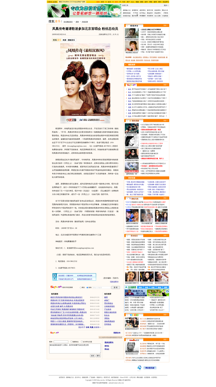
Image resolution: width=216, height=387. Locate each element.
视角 (129, 95)
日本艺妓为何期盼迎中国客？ (157, 113)
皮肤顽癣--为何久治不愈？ (135, 192)
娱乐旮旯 (143, 349)
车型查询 (150, 16)
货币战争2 (161, 205)
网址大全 (165, 10)
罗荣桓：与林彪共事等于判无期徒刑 (153, 127)
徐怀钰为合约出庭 (147, 283)
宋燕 (142, 39)
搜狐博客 (134, 26)
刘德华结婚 (154, 60)
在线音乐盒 (126, 16)
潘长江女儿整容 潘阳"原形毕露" (151, 146)
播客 (141, 2)
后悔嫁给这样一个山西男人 (156, 351)
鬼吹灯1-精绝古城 (137, 205)
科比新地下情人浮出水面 (149, 168)
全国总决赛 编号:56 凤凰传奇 (61, 306)
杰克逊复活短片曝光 (131, 160)
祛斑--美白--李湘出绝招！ (156, 189)
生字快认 (143, 13)
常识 (129, 101)
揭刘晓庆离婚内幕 (147, 226)
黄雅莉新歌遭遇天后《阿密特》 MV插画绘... (67, 324)
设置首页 (62, 377)
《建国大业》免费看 (148, 151)
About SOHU (124, 377)
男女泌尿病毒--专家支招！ (135, 189)
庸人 (142, 37)
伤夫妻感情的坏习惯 (133, 187)
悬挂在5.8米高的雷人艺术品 (156, 49)
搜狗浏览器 (126, 13)
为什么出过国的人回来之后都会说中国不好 (146, 358)
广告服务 (92, 377)
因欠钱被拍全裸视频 (131, 40)
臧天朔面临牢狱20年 (148, 156)
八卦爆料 (143, 321)
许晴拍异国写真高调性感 (155, 321)
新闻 (77, 22)
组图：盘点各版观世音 (155, 247)
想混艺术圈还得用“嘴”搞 (155, 42)
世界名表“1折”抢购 (133, 74)
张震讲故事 (157, 202)
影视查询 (135, 10)
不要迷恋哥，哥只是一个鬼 (156, 343)
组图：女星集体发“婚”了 (156, 249)
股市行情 (150, 10)
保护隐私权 (115, 377)
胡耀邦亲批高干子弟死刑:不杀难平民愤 (154, 137)
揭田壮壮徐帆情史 (132, 223)
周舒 (142, 47)
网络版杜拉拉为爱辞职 (155, 257)
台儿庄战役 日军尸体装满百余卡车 (152, 125)
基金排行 (150, 13)
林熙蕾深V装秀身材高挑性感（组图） (144, 335)
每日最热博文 (137, 57)
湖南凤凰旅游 (109, 321)
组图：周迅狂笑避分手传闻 (136, 239)
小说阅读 (165, 16)
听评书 (128, 202)
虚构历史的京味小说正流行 (155, 37)
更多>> (166, 5)
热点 (129, 110)
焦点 (129, 92)
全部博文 (154, 377)
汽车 (123, 2)
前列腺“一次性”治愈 (155, 79)
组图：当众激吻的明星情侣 (136, 247)
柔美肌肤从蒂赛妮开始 (134, 79)
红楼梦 (163, 202)
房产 (128, 2)
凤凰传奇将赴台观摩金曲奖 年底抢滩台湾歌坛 (68, 303)
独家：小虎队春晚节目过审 (157, 239)
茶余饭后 (134, 236)
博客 (150, 2)
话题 (129, 107)
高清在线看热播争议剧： (149, 129)
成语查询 (143, 10)
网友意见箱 (150, 368)
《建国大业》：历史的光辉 (156, 324)
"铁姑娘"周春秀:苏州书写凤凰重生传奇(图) (67, 315)
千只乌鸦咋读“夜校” (138, 95)
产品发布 (107, 309)
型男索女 (143, 353)
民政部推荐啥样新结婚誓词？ (157, 110)
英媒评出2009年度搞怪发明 (156, 346)
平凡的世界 (154, 205)
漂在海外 (129, 358)
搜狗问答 (131, 85)
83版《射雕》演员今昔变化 (136, 257)
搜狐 (60, 2)
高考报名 (107, 324)
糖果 (106, 297)
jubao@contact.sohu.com (116, 383)
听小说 (128, 205)
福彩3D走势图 (162, 207)
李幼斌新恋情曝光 (162, 226)
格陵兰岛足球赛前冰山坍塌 (150, 173)
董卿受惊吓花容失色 (153, 319)
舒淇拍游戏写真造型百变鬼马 (158, 265)
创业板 (133, 60)
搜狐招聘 (85, 377)
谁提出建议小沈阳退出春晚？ (157, 104)
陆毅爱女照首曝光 (162, 229)
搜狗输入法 (126, 10)
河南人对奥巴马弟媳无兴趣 (156, 34)
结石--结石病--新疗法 (134, 76)
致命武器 (154, 132)
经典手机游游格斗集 (150, 207)
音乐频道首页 (68, 22)
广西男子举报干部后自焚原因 (155, 95)
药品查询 (157, 13)
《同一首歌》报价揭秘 (137, 269)
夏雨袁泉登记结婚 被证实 (149, 153)
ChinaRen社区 (134, 340)
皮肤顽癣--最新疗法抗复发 (157, 184)
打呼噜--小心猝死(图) (134, 71)
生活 (129, 98)
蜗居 (159, 129)
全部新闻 (147, 377)
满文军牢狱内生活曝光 (158, 267)
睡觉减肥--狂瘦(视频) (134, 69)
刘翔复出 (146, 57)
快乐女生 (147, 60)
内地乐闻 (85, 22)
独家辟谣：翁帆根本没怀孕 (157, 259)
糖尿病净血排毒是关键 (134, 81)
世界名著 (147, 205)
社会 (129, 116)
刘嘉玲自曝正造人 (147, 231)
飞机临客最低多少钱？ (139, 101)
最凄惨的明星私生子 (132, 329)
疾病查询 (157, 10)
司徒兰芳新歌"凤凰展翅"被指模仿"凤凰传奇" (67, 309)
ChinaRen (65, 2)
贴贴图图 (143, 346)
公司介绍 (133, 377)
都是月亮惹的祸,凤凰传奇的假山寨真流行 (66, 297)
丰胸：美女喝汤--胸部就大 (157, 192)
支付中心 (78, 377)
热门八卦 (143, 319)
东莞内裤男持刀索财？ (139, 113)
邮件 (146, 2)
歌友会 (107, 315)
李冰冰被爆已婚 (147, 223)
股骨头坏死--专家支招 (155, 81)
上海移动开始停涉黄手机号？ (157, 107)
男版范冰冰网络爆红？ (139, 110)
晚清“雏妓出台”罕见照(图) (157, 252)
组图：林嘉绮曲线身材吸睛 (136, 242)
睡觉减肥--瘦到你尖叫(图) (135, 184)
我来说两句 (103, 34)
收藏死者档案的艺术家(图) (154, 47)
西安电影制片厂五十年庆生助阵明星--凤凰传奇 (68, 312)
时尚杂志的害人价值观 (153, 39)
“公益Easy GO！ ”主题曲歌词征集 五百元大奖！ (148, 333)
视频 (137, 2)
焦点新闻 (143, 343)
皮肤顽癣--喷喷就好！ (155, 74)
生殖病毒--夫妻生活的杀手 (157, 182)
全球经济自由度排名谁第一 (157, 101)
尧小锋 (143, 44)
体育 (102, 2)
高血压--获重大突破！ (155, 76)
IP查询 (166, 13)
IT (120, 2)
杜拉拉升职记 (148, 202)
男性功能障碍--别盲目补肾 (157, 187)
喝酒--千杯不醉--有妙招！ (156, 194)
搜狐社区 (134, 315)
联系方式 (107, 377)
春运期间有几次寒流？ (139, 98)
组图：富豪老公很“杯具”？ (136, 249)
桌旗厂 (107, 300)
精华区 (107, 346)
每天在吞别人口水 (132, 354)
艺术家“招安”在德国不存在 (155, 52)
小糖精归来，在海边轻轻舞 (156, 353)
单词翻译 (143, 16)
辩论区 (107, 349)
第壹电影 (143, 324)
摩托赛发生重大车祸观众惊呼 (158, 255)
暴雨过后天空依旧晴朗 (152, 360)
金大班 (160, 132)
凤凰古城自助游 (110, 312)
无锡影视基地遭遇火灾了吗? (157, 92)
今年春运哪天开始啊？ (139, 116)
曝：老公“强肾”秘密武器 (135, 194)
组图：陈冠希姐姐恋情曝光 (136, 245)
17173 (72, 2)
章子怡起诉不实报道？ (139, 89)
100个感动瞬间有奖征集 (135, 259)
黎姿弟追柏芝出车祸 (161, 283)
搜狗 (83, 2)
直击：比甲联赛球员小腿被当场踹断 (153, 171)
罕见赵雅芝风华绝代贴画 (155, 326)
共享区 (128, 207)
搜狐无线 (134, 199)
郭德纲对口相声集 (138, 202)
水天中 (143, 32)
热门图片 (143, 329)
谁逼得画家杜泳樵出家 (154, 32)
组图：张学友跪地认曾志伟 (157, 242)
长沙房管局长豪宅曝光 (139, 104)
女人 (132, 2)
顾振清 (143, 49)
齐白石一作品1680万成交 (155, 44)
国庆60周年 (140, 60)
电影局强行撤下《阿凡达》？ (157, 116)
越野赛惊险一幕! (131, 174)
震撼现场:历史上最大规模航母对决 (152, 139)
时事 (129, 113)
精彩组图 (143, 326)
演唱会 (107, 318)
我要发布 (117, 333)
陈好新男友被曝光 (162, 231)
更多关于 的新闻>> (89, 327)
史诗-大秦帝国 (146, 132)
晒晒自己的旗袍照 (138, 360)
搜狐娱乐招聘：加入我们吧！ (158, 262)
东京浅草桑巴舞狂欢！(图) (135, 255)
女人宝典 (157, 16)
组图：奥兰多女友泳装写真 (157, 245)
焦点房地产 (78, 2)
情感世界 (143, 351)
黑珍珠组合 (108, 303)
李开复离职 (153, 57)
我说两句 (166, 2)
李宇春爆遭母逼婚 (132, 229)
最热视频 (135, 121)
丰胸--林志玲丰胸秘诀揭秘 (135, 182)
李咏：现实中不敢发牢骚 (138, 267)
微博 (155, 2)
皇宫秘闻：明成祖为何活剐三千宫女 (153, 135)
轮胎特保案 (161, 57)
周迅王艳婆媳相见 (147, 229)
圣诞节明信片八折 (132, 231)
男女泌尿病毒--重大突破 (156, 71)
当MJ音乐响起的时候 (158, 269)
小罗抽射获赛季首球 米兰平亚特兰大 (153, 163)
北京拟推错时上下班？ (139, 92)
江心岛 (143, 42)
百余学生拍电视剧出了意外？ (157, 98)
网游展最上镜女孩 (132, 53)
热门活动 (129, 333)
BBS (159, 2)
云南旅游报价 (109, 306)
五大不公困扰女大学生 (139, 107)
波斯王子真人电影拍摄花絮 (136, 265)
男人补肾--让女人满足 (155, 69)
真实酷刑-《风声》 (132, 135)
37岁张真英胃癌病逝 (131, 148)
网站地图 (140, 377)
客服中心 (100, 377)
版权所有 (128, 380)
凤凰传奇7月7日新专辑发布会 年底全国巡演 (67, 300)
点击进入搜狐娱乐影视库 (135, 262)
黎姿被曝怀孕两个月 (132, 283)
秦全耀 (143, 34)
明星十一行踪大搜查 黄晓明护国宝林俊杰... (67, 321)
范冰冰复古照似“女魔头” (155, 329)
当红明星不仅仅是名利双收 (156, 349)
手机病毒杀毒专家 (138, 207)
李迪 (142, 52)
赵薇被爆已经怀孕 (132, 226)
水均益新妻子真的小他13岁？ (157, 89)
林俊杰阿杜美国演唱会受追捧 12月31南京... (67, 318)
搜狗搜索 (56, 287)
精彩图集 (129, 335)
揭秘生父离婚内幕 (161, 223)
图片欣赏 (135, 16)
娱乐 (109, 2)
